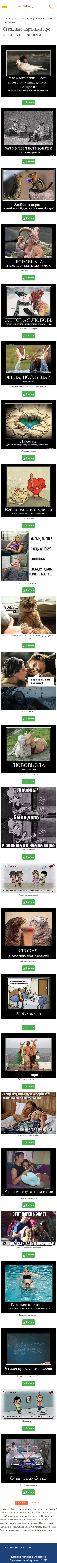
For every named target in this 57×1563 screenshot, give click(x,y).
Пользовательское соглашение (17, 1548)
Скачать (30, 102)
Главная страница (10, 19)
